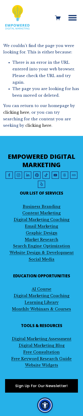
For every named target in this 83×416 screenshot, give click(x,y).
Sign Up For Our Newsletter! (41, 385)
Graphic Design (41, 233)
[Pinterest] (37, 175)
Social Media (41, 259)
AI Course (41, 289)
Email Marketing (41, 226)
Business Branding (41, 206)
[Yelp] (41, 184)
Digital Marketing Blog (42, 345)
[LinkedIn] (27, 175)
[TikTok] (46, 175)
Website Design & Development (41, 252)
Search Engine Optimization (41, 246)
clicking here (16, 112)
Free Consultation (41, 352)
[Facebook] (9, 175)
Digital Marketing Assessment (41, 338)
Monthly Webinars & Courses (41, 309)
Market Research (41, 239)
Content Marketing (41, 213)
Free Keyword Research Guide (41, 358)
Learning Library (42, 302)
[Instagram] (18, 175)
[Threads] (64, 175)
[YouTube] (55, 175)
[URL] (73, 175)
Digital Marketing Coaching (41, 219)
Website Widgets (41, 365)
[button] (45, 405)
